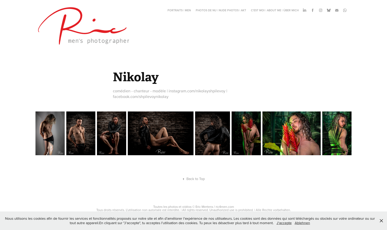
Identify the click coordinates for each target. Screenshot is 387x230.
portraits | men (179, 10)
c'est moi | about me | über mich (275, 10)
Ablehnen (302, 222)
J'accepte (284, 222)
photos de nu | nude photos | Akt (221, 10)
